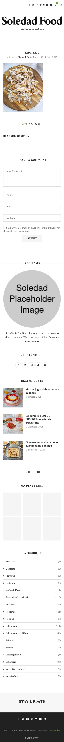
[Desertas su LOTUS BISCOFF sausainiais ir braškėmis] (13, 424)
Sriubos (33, 647)
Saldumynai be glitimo (33, 633)
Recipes (33, 618)
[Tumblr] (43, 5)
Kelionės (33, 583)
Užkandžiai (33, 661)
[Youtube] (47, 5)
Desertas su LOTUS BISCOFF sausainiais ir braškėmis (40, 419)
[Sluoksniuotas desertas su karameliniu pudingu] (13, 450)
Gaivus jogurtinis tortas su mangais (42, 391)
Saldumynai (33, 626)
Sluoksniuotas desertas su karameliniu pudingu (42, 444)
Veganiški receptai (33, 669)
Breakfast (33, 561)
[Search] (60, 5)
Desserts (33, 568)
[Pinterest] (41, 5)
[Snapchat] (51, 5)
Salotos (33, 640)
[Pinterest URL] (12, 504)
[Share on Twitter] (32, 124)
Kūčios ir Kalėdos (33, 590)
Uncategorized (33, 654)
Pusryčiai (33, 604)
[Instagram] (37, 5)
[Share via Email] (39, 124)
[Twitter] (33, 5)
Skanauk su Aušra (27, 57)
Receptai (33, 611)
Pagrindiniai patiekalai (33, 597)
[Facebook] (29, 5)
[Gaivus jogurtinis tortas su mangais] (13, 397)
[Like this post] (25, 124)
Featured (33, 575)
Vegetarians (33, 676)
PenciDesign (55, 730)
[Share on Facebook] (29, 124)
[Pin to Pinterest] (36, 124)
